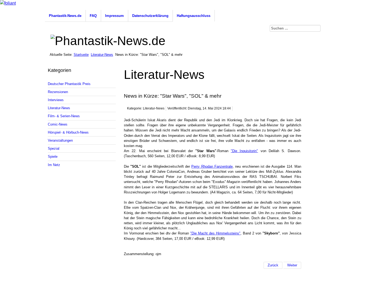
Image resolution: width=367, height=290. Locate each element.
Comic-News (57, 124)
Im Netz (54, 165)
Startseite (81, 55)
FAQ (93, 16)
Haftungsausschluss (193, 16)
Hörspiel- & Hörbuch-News (68, 132)
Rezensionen (58, 92)
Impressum (114, 16)
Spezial (53, 148)
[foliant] (8, 3)
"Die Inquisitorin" (244, 151)
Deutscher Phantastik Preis (69, 84)
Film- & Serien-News (64, 116)
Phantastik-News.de (65, 16)
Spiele (52, 157)
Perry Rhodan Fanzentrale (212, 166)
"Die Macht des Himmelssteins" (215, 233)
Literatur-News (102, 55)
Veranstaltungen (60, 140)
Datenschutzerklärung (150, 16)
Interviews (56, 100)
